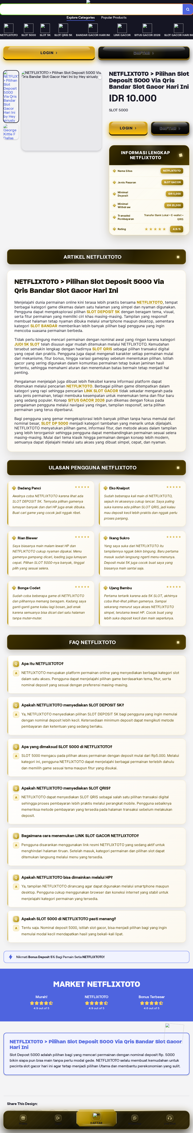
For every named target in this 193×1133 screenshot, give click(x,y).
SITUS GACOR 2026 (86, 400)
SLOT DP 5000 (54, 423)
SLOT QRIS (102, 349)
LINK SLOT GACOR (101, 390)
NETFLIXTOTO (150, 302)
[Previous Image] (25, 111)
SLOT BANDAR (43, 325)
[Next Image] (97, 111)
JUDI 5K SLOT (27, 344)
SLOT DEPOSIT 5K (103, 311)
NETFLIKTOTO (79, 386)
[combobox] (91, 9)
